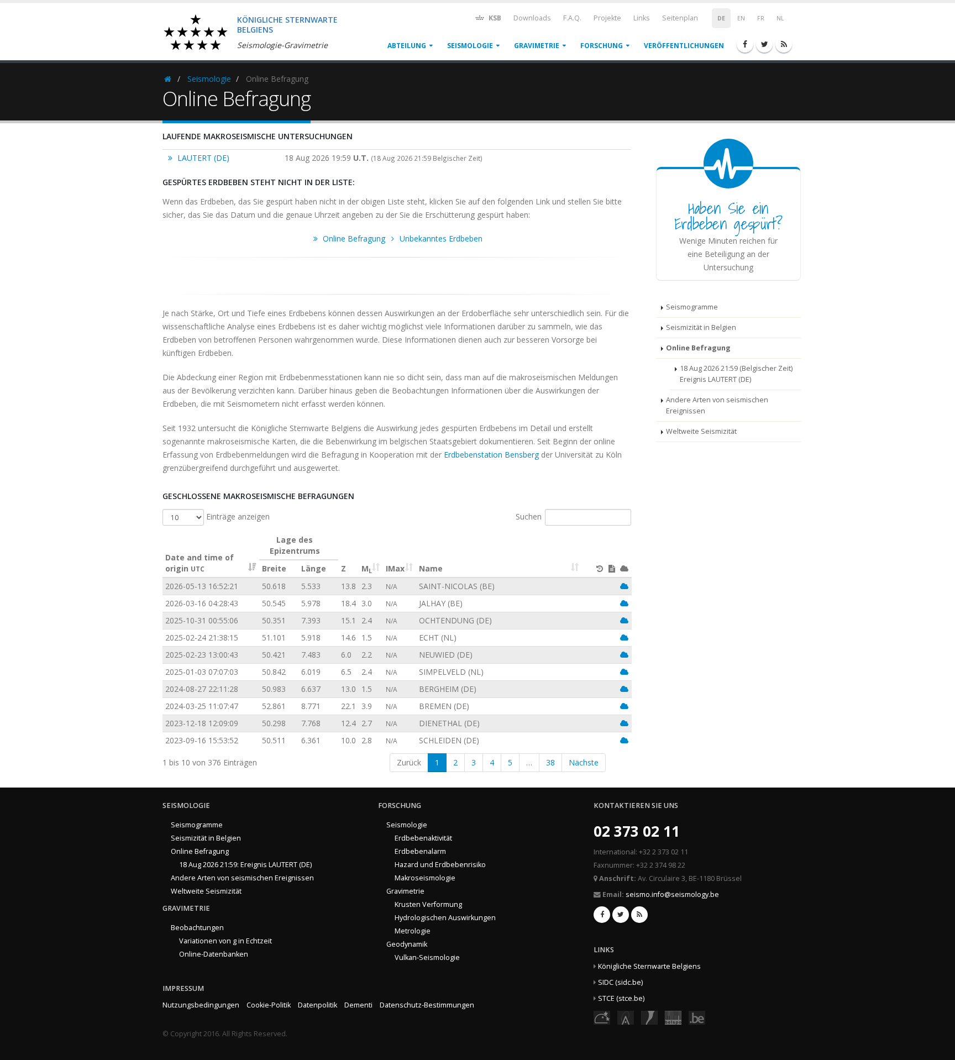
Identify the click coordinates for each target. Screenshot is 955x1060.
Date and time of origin (199, 563)
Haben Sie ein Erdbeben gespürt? (728, 216)
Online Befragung (698, 348)
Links (641, 18)
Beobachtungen (197, 927)
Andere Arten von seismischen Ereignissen (717, 405)
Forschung (601, 45)
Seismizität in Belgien (701, 327)
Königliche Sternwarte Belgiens (649, 966)
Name (431, 568)
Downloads (532, 18)
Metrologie (413, 931)
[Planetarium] (602, 1017)
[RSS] (783, 44)
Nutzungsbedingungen (200, 1005)
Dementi (358, 1005)
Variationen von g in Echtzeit (225, 941)
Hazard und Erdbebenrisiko (440, 864)
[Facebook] (745, 44)
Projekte (607, 18)
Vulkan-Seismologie (427, 957)
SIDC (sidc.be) (620, 982)
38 (550, 762)
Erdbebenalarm (420, 851)
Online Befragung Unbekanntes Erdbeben (401, 238)
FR (760, 18)
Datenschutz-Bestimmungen (427, 1005)
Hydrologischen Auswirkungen (445, 917)
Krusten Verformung (428, 904)
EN (741, 18)
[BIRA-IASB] (625, 1017)
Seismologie (470, 45)
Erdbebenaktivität (423, 838)
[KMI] (649, 1017)
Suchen (529, 516)
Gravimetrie (536, 45)
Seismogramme (692, 307)
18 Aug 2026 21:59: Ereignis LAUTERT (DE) (245, 864)
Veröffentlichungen (684, 45)
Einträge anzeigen (237, 516)
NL (780, 18)
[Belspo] (673, 1017)
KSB (494, 18)
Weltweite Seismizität (701, 431)
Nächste (584, 762)
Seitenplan (680, 18)
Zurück (409, 762)
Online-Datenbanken (213, 954)
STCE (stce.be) (621, 998)
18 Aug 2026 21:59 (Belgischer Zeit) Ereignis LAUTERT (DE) (736, 374)
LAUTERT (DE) (202, 158)
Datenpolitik (317, 1005)
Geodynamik (406, 944)
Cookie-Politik (268, 1005)
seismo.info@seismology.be (672, 894)
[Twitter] (764, 44)
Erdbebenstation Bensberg (491, 454)
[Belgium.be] (697, 1017)
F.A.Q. (572, 18)
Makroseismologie (425, 878)
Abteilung (406, 45)
